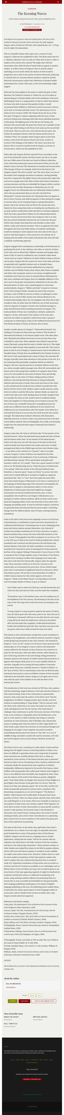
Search (46, 1060)
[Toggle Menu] (6, 2)
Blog (22, 1060)
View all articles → (11, 987)
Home (12, 1060)
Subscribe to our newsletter (32, 29)
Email (39, 995)
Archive (27, 1060)
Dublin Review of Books (32, 2)
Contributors (34, 1060)
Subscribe (24, 1001)
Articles (18, 1060)
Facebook (32, 995)
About (41, 1060)
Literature (32, 8)
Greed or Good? (11, 1017)
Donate (12, 1001)
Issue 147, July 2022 (34, 27)
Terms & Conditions (32, 1062)
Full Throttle (10, 1024)
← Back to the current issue (43, 1001)
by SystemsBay (32, 1106)
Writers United (40, 1017)
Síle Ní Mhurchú (27, 24)
